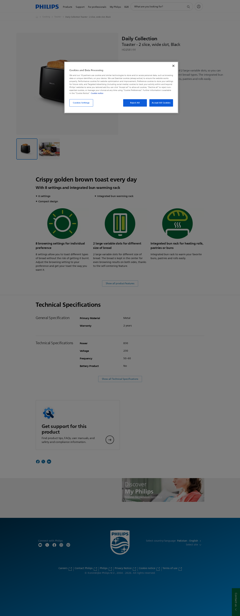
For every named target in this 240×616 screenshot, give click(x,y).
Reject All (135, 102)
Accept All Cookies (161, 102)
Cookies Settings (81, 102)
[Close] (173, 66)
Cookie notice (97, 93)
